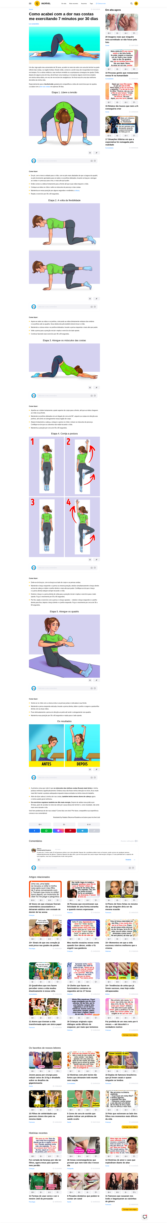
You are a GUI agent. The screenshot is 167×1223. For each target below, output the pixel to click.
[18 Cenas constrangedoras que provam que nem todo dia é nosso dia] (83, 1146)
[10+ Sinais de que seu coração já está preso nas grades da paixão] (45, 928)
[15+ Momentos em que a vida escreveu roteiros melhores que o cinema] (121, 928)
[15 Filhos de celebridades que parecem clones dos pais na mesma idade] (45, 1099)
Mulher (107, 994)
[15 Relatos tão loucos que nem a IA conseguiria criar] (121, 92)
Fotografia (70, 1168)
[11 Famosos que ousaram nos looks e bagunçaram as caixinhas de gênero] (121, 1182)
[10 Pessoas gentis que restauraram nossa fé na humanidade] (121, 59)
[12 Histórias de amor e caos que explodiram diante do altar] (121, 1146)
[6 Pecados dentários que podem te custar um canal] (83, 1182)
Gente (107, 45)
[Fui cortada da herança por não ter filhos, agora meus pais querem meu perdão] (45, 1146)
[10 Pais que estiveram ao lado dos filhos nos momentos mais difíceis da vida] (121, 1099)
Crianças (31, 915)
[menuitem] (64, 3)
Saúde (31, 9)
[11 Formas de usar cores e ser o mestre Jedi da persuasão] (45, 1182)
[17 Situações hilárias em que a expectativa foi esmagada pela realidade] (121, 125)
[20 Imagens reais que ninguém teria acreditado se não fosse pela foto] (121, 23)
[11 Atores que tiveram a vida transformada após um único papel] (45, 1007)
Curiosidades (109, 78)
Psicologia (32, 948)
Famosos (108, 912)
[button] (40, 824)
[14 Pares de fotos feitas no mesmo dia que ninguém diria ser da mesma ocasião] (121, 890)
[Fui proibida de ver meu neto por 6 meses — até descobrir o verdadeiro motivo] (121, 1007)
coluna (77, 190)
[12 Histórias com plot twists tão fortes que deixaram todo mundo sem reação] (83, 1061)
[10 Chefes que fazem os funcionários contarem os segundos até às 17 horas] (83, 971)
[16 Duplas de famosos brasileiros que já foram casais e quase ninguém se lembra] (121, 1061)
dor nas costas (45, 86)
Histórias (70, 912)
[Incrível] (42, 3)
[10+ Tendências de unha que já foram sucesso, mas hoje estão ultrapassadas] (121, 971)
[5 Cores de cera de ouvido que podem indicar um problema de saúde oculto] (83, 1099)
